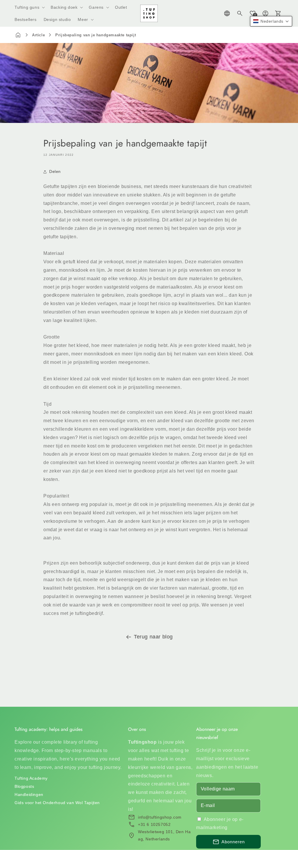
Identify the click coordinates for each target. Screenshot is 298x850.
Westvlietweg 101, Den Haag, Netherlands (164, 835)
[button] (29, 7)
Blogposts (24, 786)
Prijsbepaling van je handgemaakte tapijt (95, 35)
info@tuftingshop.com (160, 817)
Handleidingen (29, 794)
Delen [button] (55, 171)
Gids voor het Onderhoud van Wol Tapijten (57, 802)
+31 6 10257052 (154, 824)
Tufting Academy (31, 778)
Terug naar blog (153, 637)
